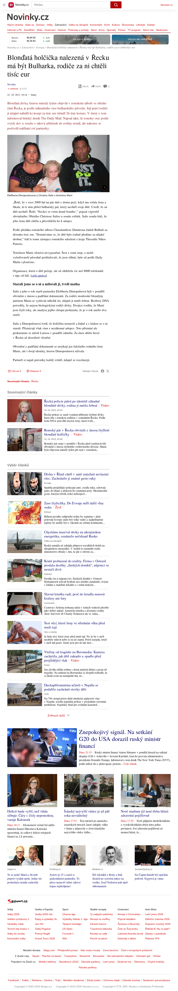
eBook (85, 86)
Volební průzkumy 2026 (20, 919)
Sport (94, 30)
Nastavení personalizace (156, 980)
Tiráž (57, 980)
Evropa (47, 483)
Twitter (25, 980)
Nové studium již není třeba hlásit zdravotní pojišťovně (144, 813)
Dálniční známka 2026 (157, 919)
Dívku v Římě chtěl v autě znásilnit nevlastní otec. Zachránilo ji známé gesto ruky (76, 476)
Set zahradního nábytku (120, 956)
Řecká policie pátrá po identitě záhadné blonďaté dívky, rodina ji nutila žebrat (72, 403)
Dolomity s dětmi (127, 938)
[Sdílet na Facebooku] (102, 371)
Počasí (122, 30)
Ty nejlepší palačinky (101, 914)
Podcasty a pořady (78, 30)
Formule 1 (68, 933)
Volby (50, 24)
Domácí (40, 24)
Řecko (34, 381)
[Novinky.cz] (28, 18)
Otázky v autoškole (155, 933)
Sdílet (98, 86)
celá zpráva (39, 275)
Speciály (111, 30)
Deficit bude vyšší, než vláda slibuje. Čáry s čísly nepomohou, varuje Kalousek (30, 815)
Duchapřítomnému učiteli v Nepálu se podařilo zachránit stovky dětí (71, 687)
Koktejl (151, 24)
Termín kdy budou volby (20, 928)
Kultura (116, 24)
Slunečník (84, 956)
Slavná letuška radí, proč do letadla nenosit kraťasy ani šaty (74, 596)
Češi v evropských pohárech (136, 950)
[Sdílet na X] (108, 371)
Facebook (13, 980)
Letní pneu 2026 (154, 914)
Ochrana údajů (111, 980)
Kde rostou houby (90, 950)
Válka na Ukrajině (78, 24)
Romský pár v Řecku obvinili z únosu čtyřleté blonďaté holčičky (76, 432)
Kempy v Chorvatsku (129, 914)
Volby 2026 (13, 914)
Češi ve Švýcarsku (128, 928)
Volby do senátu (16, 933)
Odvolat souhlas (131, 980)
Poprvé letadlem (127, 919)
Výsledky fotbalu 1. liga (75, 919)
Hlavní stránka (15, 24)
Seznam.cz (166, 4)
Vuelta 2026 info (44, 914)
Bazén (36, 956)
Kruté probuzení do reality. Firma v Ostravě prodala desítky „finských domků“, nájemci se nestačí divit (76, 565)
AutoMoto (29, 30)
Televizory (139, 961)
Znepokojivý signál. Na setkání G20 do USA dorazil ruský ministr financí (120, 739)
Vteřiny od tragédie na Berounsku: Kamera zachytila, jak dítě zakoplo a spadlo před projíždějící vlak (74, 656)
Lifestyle (140, 24)
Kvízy (102, 30)
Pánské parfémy (88, 967)
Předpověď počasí (68, 950)
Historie (62, 30)
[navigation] (4, 5)
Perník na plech (98, 938)
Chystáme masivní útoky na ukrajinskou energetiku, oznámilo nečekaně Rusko (72, 534)
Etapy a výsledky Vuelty (48, 919)
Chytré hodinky (156, 961)
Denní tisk (148, 30)
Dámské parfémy (90, 961)
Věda (39, 30)
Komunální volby (16, 938)
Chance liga (68, 914)
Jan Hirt (39, 924)
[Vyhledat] (116, 4)
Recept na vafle (98, 933)
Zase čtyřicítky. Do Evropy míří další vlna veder (73, 505)
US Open (67, 928)
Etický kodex (94, 980)
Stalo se (29, 24)
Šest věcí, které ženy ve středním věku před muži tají (74, 625)
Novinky (11, 84)
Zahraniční (61, 24)
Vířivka (156, 956)
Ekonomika (128, 24)
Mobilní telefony (47, 961)
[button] (58, 163)
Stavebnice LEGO (69, 961)
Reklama (37, 980)
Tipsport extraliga (71, 924)
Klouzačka (98, 956)
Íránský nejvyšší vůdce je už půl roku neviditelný (87, 813)
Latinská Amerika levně (130, 933)
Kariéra (48, 980)
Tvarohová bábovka (101, 928)
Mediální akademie (73, 980)
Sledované (162, 30)
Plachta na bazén (51, 956)
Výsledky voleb (15, 924)
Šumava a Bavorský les (130, 924)
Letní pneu (109, 961)
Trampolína (70, 956)
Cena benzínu (110, 950)
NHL (64, 938)
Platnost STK (152, 938)
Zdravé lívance (98, 924)
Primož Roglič (42, 933)
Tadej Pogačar (43, 928)
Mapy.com (49, 950)
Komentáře (96, 24)
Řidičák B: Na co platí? (157, 928)
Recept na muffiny (100, 919)
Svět (46, 694)
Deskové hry (124, 961)
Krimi (107, 24)
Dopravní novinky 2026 (158, 924)
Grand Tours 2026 (45, 938)
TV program (134, 30)
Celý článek (130, 764)
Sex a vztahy (50, 632)
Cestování (50, 30)
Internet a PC (14, 30)
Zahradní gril (143, 956)
